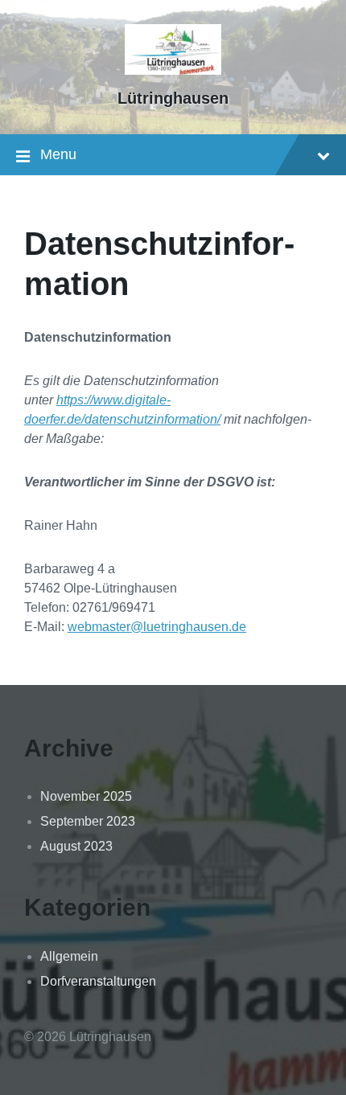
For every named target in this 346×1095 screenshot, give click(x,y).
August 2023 (76, 846)
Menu (58, 154)
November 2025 (86, 796)
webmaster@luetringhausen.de (157, 627)
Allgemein (69, 956)
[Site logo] (173, 70)
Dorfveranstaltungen (98, 981)
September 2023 (87, 821)
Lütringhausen (173, 98)
